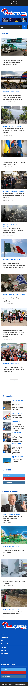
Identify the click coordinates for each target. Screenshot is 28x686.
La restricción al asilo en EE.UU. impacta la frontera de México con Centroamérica (14, 352)
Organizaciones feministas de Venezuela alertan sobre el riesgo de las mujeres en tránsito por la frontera (14, 317)
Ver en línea (24, 27)
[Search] (19, 26)
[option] (14, 403)
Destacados (6, 191)
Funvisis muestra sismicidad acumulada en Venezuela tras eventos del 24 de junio (7, 449)
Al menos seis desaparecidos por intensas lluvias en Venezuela (14, 598)
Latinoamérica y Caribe (8, 91)
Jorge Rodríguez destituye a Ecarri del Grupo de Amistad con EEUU (7, 424)
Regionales (4, 653)
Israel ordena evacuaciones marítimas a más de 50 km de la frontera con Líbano (14, 213)
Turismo (3, 650)
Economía (14, 430)
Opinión (14, 400)
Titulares (17, 91)
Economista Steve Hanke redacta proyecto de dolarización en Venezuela (7, 436)
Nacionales (5, 126)
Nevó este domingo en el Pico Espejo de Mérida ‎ (7, 462)
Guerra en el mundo (14, 224)
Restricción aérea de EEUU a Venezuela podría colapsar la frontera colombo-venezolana (14, 80)
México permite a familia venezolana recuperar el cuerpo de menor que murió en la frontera (14, 248)
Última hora (5, 92)
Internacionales (14, 191)
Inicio (2, 634)
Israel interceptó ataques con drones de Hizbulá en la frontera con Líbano (14, 283)
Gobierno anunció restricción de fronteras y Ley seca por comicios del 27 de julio (14, 115)
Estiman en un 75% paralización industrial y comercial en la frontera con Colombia (14, 47)
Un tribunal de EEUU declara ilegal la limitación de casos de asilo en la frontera (14, 180)
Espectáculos (5, 644)
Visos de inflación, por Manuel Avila (7, 402)
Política (14, 419)
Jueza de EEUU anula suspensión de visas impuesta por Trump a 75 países (7, 413)
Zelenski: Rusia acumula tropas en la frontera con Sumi (14, 148)
